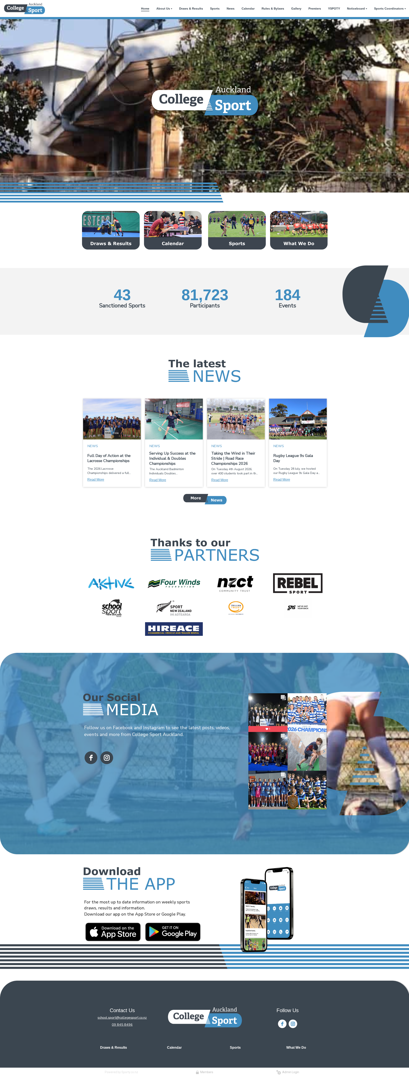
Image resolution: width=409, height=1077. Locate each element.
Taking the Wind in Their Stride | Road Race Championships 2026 (233, 458)
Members (206, 1072)
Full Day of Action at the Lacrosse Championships (109, 458)
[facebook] (91, 757)
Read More (95, 479)
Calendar (174, 1047)
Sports (235, 1047)
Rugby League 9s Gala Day (293, 458)
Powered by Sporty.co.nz (121, 1072)
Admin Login (290, 1072)
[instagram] (106, 757)
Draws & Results (113, 1047)
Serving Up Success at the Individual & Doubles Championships (172, 458)
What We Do (296, 1047)
